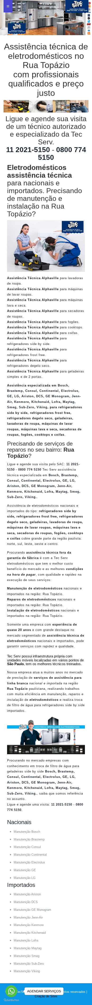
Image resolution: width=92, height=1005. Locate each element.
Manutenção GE (25, 870)
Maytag (69, 402)
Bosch (63, 385)
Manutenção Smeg (26, 956)
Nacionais (19, 822)
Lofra (56, 402)
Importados (21, 885)
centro (53, 544)
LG (16, 396)
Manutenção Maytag (28, 948)
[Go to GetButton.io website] (11, 1000)
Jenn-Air (64, 486)
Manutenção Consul (27, 847)
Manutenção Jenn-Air (28, 917)
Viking (42, 407)
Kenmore (21, 402)
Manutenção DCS (26, 902)
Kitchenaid (40, 402)
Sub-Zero (26, 407)
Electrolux (69, 391)
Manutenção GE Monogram (32, 909)
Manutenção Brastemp (29, 839)
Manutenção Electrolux (29, 862)
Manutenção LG (24, 878)
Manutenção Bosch (27, 831)
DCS (39, 396)
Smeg (12, 407)
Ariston (27, 396)
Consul (31, 391)
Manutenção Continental (30, 854)
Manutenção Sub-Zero (29, 963)
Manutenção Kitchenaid (30, 932)
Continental (49, 391)
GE (9, 396)
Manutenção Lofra (26, 940)
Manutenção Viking (27, 971)
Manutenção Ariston (27, 894)
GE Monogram (57, 396)
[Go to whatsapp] (11, 991)
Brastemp (15, 391)
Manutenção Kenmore (29, 925)
